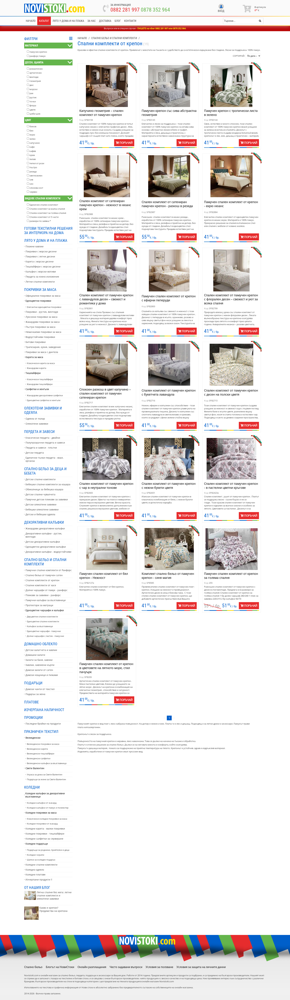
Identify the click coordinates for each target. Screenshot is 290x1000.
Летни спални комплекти (40, 281)
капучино (35, 142)
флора (33, 105)
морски (33, 89)
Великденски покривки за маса (43, 743)
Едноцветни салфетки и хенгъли (43, 400)
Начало (31, 20)
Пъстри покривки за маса (40, 326)
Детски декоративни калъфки (43, 541)
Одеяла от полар (35, 418)
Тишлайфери (33, 373)
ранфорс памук (38, 56)
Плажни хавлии (34, 246)
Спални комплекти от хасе (41, 585)
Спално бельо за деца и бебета (45, 471)
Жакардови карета (36, 368)
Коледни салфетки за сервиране (44, 838)
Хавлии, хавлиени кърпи (40, 664)
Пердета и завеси (39, 431)
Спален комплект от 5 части (44, 216)
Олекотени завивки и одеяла (43, 410)
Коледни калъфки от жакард (41, 802)
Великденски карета (37, 748)
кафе (32, 146)
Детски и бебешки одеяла (40, 514)
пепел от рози (37, 163)
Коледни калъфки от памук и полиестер (47, 807)
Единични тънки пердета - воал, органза (44, 459)
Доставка (105, 20)
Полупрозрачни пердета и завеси (45, 442)
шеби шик (35, 113)
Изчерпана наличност (44, 710)
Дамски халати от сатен (39, 670)
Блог (118, 20)
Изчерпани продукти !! (39, 879)
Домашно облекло (40, 644)
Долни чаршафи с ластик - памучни (45, 635)
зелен (32, 138)
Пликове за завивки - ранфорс (43, 595)
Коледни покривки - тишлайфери (45, 833)
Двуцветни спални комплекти (42, 616)
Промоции (33, 717)
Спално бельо (33, 967)
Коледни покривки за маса (41, 812)
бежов (33, 126)
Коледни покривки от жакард (42, 823)
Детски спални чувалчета (40, 494)
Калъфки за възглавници (40, 626)
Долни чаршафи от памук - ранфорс (46, 590)
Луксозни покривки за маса (41, 316)
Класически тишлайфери (40, 379)
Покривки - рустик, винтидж (42, 311)
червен (33, 191)
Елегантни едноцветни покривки (44, 307)
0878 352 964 (155, 10)
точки (33, 101)
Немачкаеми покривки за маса (43, 332)
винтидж (34, 76)
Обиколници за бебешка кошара (44, 489)
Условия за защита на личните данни (201, 967)
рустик (33, 97)
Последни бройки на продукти (43, 723)
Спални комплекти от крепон (42, 580)
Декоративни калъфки (44, 522)
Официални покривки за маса (43, 295)
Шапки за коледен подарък (41, 859)
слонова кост (36, 187)
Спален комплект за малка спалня (47, 208)
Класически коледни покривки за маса (47, 818)
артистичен (36, 72)
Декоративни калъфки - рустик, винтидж (44, 535)
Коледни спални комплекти (41, 864)
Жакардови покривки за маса (43, 321)
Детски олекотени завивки (41, 504)
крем (32, 155)
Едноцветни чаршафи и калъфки (45, 610)
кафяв (33, 151)
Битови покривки (36, 342)
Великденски (33, 737)
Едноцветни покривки (38, 300)
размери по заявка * (40, 221)
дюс (32, 85)
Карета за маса (34, 357)
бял (31, 130)
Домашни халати (35, 654)
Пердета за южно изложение (42, 276)
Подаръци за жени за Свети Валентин (46, 779)
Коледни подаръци (37, 843)
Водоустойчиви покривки (40, 337)
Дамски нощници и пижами (42, 675)
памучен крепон (38, 51)
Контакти (130, 20)
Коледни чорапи (35, 854)
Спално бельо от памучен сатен (44, 575)
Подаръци (33, 683)
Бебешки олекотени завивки (42, 509)
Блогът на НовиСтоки (60, 967)
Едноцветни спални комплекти (43, 621)
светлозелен (36, 175)
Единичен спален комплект (44, 204)
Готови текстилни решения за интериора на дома (48, 230)
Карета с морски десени (40, 261)
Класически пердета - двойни (43, 437)
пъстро (33, 167)
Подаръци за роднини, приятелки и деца (48, 849)
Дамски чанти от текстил (40, 689)
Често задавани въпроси (126, 967)
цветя (32, 109)
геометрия (35, 80)
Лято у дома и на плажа (68, 20)
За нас (91, 20)
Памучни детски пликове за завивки (47, 499)
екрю (32, 134)
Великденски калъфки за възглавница (46, 763)
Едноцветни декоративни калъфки (46, 546)
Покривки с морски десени (41, 251)
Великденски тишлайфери (40, 753)
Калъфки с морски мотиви (41, 271)
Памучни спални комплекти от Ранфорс (49, 570)
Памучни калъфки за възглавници (46, 600)
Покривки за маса (40, 289)
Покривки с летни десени (40, 256)
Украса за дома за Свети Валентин (44, 774)
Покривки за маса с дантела (42, 352)
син (31, 183)
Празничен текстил (41, 731)
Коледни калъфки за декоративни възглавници (45, 795)
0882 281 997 (125, 10)
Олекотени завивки (37, 423)
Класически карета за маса (41, 363)
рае (31, 93)
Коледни (32, 787)
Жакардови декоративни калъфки (45, 528)
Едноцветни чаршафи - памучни (44, 631)
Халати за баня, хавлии (39, 659)
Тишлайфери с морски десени (43, 266)
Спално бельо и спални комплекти (45, 562)
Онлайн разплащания (92, 967)
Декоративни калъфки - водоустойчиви (48, 551)
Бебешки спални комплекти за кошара (48, 484)
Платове (31, 702)
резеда (33, 171)
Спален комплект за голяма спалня (48, 212)
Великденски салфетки (38, 758)
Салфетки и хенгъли (37, 389)
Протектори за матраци (39, 605)
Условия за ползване (159, 967)
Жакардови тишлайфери (40, 384)
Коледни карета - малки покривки (45, 828)
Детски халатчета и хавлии (41, 650)
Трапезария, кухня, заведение (43, 347)
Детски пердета (35, 452)
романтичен (36, 68)
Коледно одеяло (35, 869)
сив (31, 179)
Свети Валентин (35, 768)
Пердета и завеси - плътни (41, 447)
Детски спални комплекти (41, 479)
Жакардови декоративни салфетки (45, 395)
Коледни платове (35, 874)
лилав (33, 159)
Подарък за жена (35, 694)
